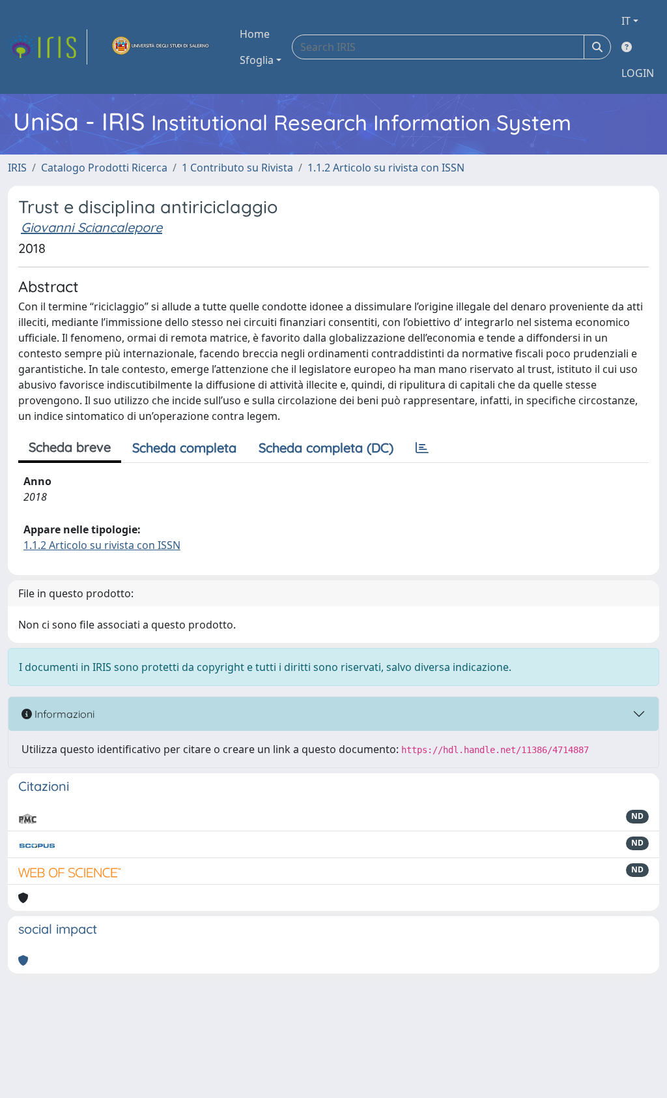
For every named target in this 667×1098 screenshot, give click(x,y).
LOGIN (637, 73)
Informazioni (63, 713)
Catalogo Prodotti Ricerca (104, 167)
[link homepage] (47, 47)
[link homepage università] (161, 47)
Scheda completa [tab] (184, 447)
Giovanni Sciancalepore (91, 227)
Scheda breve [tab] (70, 447)
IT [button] (626, 21)
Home (255, 34)
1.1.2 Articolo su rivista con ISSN (385, 167)
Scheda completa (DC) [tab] (326, 447)
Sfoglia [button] (257, 60)
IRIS (17, 167)
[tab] (422, 448)
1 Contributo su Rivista (237, 167)
